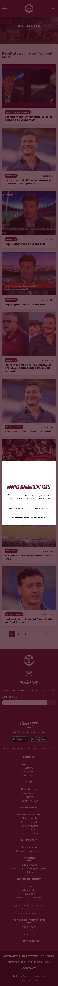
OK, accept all (17, 508)
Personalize (42, 508)
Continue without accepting (29, 518)
